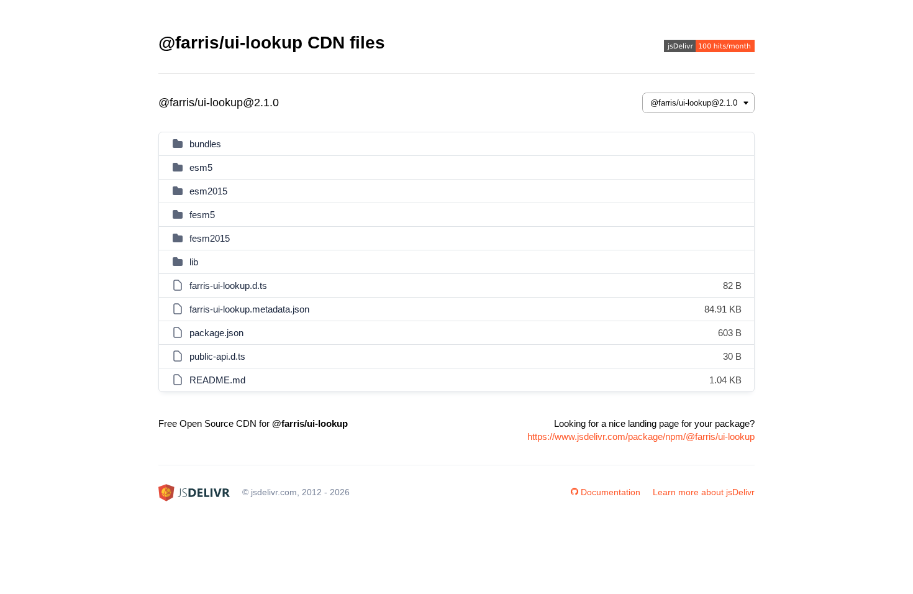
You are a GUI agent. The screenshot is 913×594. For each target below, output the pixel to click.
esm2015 (208, 191)
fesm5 (202, 214)
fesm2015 (209, 238)
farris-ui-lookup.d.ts (228, 285)
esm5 (200, 167)
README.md (217, 380)
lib (193, 262)
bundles (205, 144)
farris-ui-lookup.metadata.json (249, 309)
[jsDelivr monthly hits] (709, 47)
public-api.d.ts (217, 356)
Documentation (610, 492)
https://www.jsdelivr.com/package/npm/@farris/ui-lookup (641, 436)
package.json (216, 332)
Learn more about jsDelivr (704, 492)
